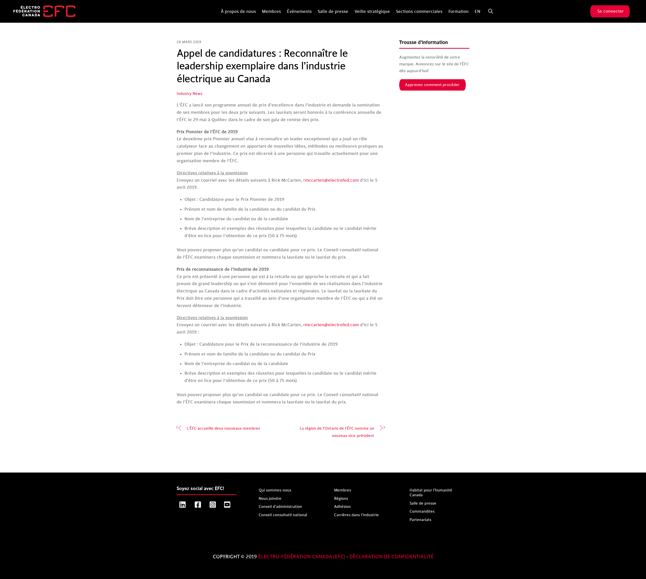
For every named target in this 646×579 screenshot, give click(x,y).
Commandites (422, 511)
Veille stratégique (372, 11)
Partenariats (420, 519)
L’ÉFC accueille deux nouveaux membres (223, 428)
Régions (341, 498)
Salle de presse (333, 11)
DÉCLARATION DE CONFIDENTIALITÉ (391, 557)
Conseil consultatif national (283, 515)
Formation (458, 11)
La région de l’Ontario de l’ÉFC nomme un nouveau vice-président (337, 432)
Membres (271, 11)
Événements (299, 11)
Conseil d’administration (280, 506)
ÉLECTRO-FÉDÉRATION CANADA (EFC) (302, 557)
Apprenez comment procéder (432, 85)
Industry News (189, 93)
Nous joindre (270, 498)
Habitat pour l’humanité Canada (431, 493)
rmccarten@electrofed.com (331, 180)
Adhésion (342, 506)
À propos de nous (238, 11)
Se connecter (610, 11)
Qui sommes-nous (275, 490)
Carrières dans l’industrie (356, 515)
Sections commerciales (419, 11)
